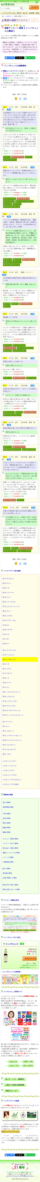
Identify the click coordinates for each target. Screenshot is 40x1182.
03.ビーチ (7, 303)
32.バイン (7, 306)
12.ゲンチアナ (8, 629)
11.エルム (6, 625)
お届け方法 (13, 1061)
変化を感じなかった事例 (11, 889)
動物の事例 (6, 827)
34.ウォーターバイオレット (24, 201)
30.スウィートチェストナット (13, 715)
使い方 (25, 13)
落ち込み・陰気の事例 (10, 848)
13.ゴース (6, 634)
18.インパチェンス (9, 659)
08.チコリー (17, 259)
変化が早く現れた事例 (10, 885)
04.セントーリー (9, 412)
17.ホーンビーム (8, 655)
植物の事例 (6, 832)
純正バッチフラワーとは (10, 1131)
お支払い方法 (14, 1065)
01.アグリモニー (8, 578)
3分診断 (31, 13)
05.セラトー (7, 259)
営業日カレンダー (12, 1091)
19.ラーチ (6, 664)
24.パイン (29, 157)
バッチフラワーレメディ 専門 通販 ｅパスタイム (20, 1176)
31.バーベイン (31, 378)
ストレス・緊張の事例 (10, 839)
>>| (25, 98)
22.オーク (6, 678)
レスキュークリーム (10, 766)
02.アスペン (7, 345)
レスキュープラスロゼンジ (12, 779)
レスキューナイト (9, 770)
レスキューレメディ (10, 159)
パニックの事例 (8, 857)
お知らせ (8, 16)
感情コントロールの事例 (11, 853)
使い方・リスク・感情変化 (15, 1079)
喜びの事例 (6, 802)
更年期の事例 (7, 873)
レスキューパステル (24, 551)
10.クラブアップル (9, 620)
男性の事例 (6, 823)
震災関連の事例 (8, 807)
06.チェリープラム (9, 198)
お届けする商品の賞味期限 (15, 1085)
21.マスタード (8, 673)
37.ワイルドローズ (9, 749)
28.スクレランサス (9, 706)
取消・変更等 (28, 1065)
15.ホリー (7, 157)
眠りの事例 (6, 868)
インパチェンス (12, 944)
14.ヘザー (19, 412)
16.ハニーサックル (19, 345)
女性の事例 (6, 818)
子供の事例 (6, 813)
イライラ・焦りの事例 (10, 843)
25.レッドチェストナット (25, 348)
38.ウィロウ (7, 754)
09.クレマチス (8, 616)
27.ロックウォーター (10, 701)
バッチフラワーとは (8, 13)
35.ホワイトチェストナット (12, 262)
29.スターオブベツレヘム (11, 206)
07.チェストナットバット (11, 606)
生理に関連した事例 (10, 878)
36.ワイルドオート (9, 745)
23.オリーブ (17, 204)
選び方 (19, 13)
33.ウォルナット (8, 731)
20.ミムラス (7, 204)
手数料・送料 (28, 1061)
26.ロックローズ (9, 201)
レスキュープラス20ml (10, 784)
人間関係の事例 (8, 862)
